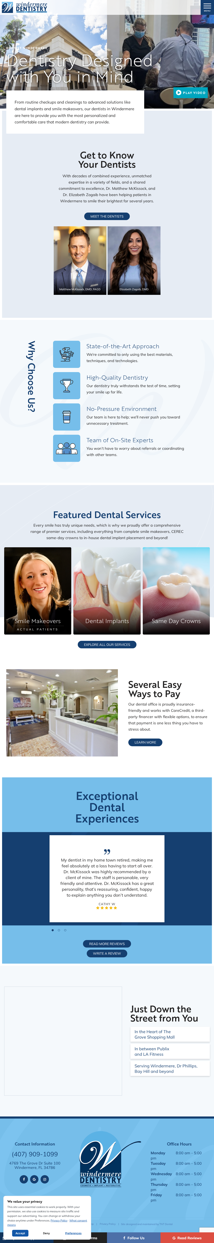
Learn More (145, 742)
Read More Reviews (107, 943)
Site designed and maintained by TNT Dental (147, 1224)
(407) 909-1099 (35, 1154)
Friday (156, 1194)
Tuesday (158, 1163)
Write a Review (107, 953)
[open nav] (207, 7)
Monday (158, 1152)
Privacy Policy (108, 1223)
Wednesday (161, 1173)
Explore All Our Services (107, 644)
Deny (46, 1233)
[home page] (24, 7)
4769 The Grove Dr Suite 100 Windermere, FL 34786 (34, 1165)
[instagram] (45, 1179)
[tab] (53, 929)
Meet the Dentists (107, 216)
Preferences (73, 1233)
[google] (34, 1179)
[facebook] (24, 1179)
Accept (20, 1233)
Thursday (159, 1184)
